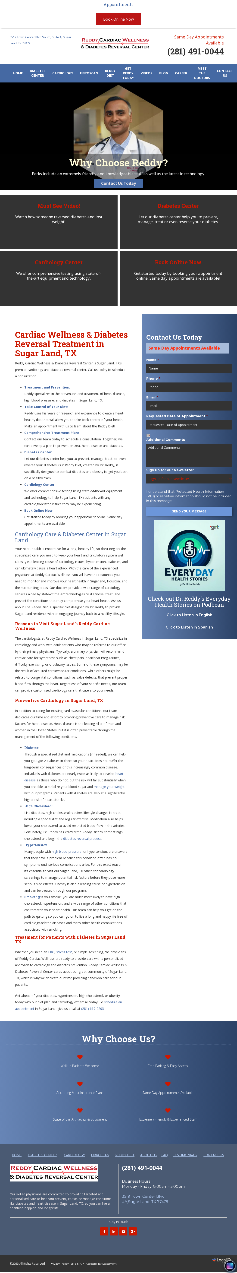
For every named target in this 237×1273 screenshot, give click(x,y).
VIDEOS (146, 73)
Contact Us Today (118, 183)
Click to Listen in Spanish (189, 627)
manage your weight (109, 786)
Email (152, 397)
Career (181, 73)
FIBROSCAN (89, 73)
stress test (64, 952)
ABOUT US (148, 1155)
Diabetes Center (38, 452)
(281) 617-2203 (92, 1008)
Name (152, 360)
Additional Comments (165, 440)
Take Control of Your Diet (45, 406)
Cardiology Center (39, 484)
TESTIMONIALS (185, 1155)
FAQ (164, 1155)
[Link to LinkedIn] (114, 1231)
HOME (18, 73)
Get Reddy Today (128, 73)
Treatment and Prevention (46, 387)
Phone (153, 378)
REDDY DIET (110, 73)
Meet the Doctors (202, 73)
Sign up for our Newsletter (170, 470)
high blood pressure (66, 851)
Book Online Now (118, 19)
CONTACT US (225, 73)
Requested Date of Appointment (177, 416)
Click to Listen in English (189, 615)
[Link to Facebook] (104, 1231)
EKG (51, 952)
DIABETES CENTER (37, 73)
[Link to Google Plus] (133, 1231)
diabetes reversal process (82, 838)
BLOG (163, 73)
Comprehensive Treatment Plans (52, 432)
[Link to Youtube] (123, 1231)
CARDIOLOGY (62, 73)
